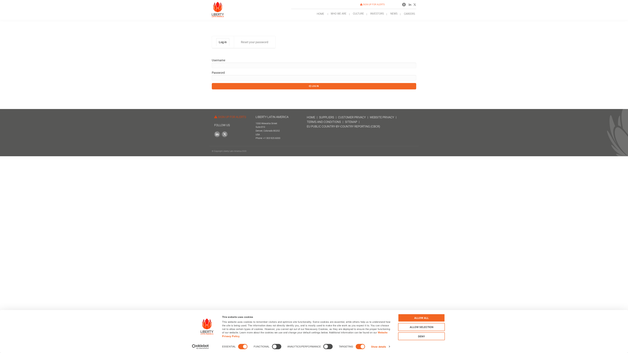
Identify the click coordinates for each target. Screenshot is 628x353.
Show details (378, 346)
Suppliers (326, 117)
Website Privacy (382, 117)
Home (311, 117)
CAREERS (409, 13)
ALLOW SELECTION (421, 327)
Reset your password (254, 42)
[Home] (218, 8)
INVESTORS (377, 13)
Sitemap (351, 122)
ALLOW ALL (421, 318)
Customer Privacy (352, 117)
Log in (224, 43)
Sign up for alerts (373, 4)
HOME (320, 13)
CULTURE (358, 13)
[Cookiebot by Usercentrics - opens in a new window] (200, 346)
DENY (421, 336)
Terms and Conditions (324, 122)
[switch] (276, 346)
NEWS (393, 13)
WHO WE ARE (338, 13)
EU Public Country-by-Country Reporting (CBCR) (343, 126)
